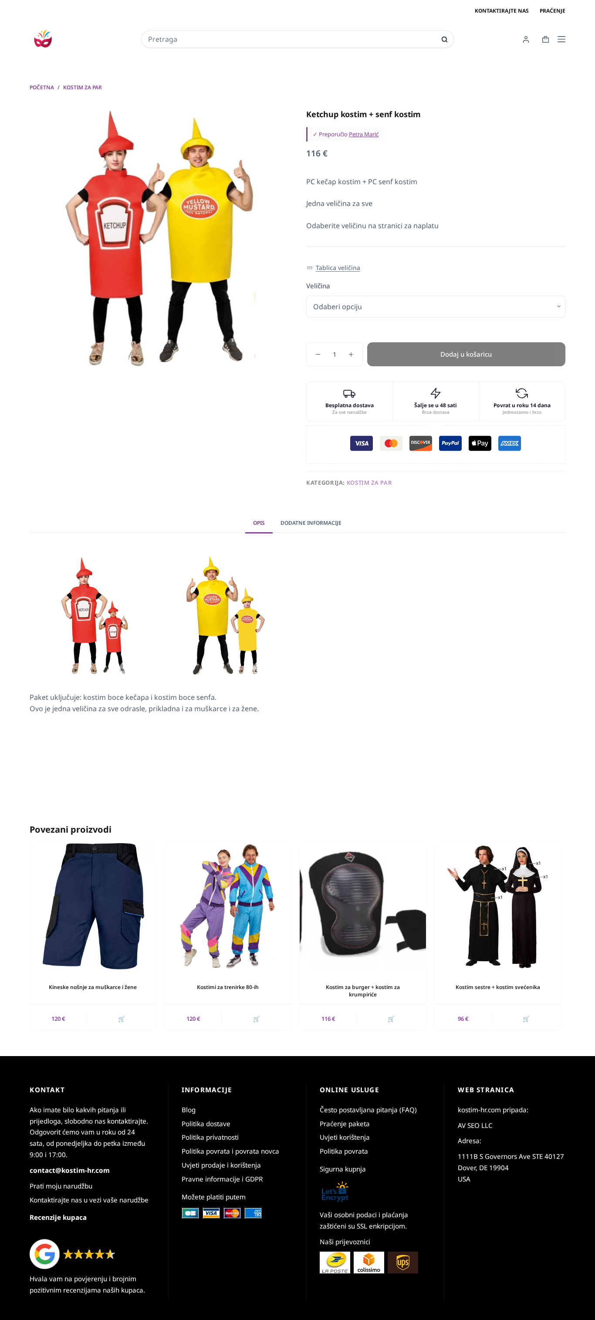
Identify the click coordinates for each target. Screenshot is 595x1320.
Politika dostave (206, 1123)
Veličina (318, 285)
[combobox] (292, 39)
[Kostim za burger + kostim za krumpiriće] (363, 906)
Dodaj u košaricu (466, 354)
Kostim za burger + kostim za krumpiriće (363, 990)
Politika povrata (344, 1151)
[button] (333, 268)
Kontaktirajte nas (502, 10)
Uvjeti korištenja (345, 1137)
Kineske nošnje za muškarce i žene (93, 987)
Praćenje (552, 10)
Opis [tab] (259, 523)
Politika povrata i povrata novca (230, 1151)
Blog (189, 1109)
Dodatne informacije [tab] (311, 523)
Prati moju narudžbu (61, 1186)
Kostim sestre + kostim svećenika (498, 987)
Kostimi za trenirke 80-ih (228, 987)
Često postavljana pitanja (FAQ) (368, 1109)
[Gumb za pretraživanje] (444, 39)
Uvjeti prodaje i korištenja (221, 1165)
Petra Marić (364, 134)
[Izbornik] (561, 39)
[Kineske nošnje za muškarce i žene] (93, 906)
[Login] (526, 39)
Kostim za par (369, 482)
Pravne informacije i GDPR (222, 1179)
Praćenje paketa (345, 1123)
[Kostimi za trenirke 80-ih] (228, 906)
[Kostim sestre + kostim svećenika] (498, 906)
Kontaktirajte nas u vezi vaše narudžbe (89, 1199)
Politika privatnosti (210, 1137)
